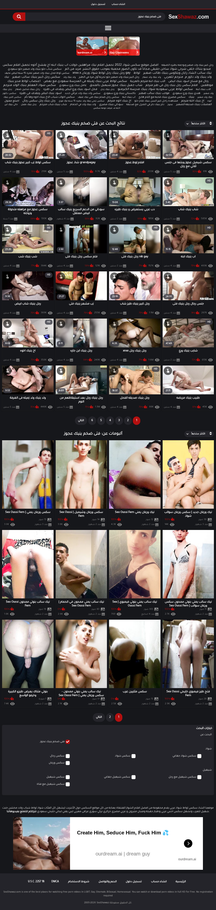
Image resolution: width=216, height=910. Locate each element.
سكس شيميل (55, 777)
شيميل (207, 770)
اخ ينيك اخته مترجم (192, 101)
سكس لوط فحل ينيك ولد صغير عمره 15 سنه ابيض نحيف (37, 73)
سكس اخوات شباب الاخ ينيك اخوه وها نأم (49, 97)
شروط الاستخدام (78, 881)
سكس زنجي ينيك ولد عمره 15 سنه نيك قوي (81, 101)
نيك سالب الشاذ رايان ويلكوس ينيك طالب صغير (177, 73)
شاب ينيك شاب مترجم (53, 104)
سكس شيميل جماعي (117, 777)
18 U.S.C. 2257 (36, 881)
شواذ (208, 748)
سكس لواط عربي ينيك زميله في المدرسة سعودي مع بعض (85, 81)
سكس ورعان (57, 763)
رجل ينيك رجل (107, 89)
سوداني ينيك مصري (111, 104)
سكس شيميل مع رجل (182, 777)
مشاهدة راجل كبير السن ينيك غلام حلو (156, 101)
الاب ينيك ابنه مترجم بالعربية (147, 81)
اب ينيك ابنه (128, 97)
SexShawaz (103, 903)
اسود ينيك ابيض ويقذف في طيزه (40, 93)
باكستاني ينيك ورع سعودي (120, 93)
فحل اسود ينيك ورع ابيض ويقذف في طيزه (70, 89)
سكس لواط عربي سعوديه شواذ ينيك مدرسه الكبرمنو (155, 89)
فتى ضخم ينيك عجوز (52, 741)
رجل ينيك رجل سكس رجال (38, 101)
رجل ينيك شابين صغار (27, 89)
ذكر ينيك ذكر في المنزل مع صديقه (145, 104)
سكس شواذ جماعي (184, 756)
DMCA (55, 881)
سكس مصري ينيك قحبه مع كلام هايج (162, 97)
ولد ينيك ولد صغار (151, 77)
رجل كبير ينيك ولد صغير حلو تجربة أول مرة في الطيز (109, 77)
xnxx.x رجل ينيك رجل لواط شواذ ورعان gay (101, 73)
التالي (81, 420)
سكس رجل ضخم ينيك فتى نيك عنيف (98, 97)
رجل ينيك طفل (28, 104)
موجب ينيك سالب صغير (154, 93)
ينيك (191, 97)
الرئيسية (181, 881)
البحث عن (206, 734)
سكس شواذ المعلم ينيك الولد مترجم (29, 85)
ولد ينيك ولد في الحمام (83, 104)
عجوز (170, 104)
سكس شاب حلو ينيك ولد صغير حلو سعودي (35, 69)
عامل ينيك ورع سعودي (72, 85)
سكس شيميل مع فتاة (51, 784)
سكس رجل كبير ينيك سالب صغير (36, 77)
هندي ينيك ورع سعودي (186, 93)
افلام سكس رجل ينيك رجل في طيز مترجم (172, 85)
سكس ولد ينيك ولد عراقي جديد (82, 93)
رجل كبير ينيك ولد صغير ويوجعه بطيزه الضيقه (187, 65)
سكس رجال (57, 756)
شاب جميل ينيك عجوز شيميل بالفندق (116, 85)
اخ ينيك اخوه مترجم (119, 101)
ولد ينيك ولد (69, 77)
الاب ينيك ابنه (203, 89)
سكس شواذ (122, 756)
